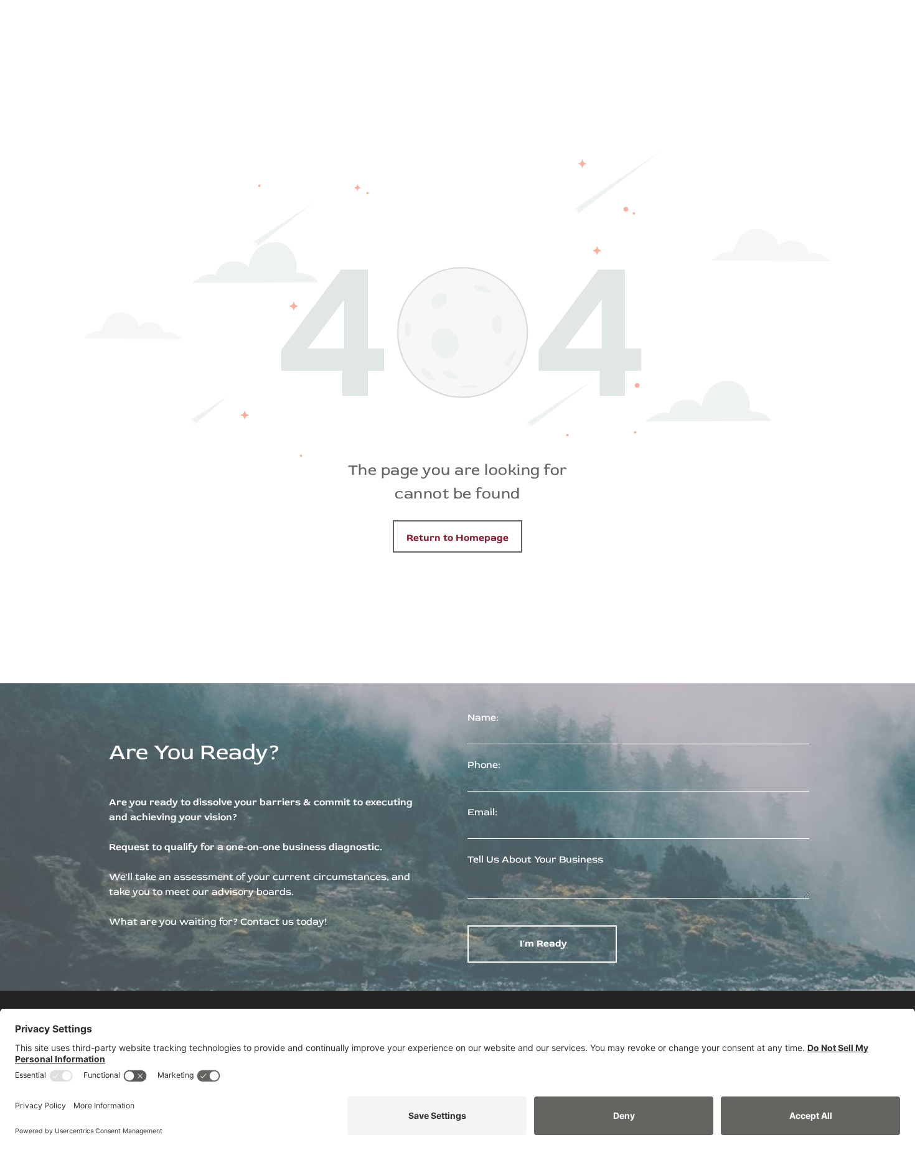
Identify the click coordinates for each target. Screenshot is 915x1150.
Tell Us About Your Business (535, 859)
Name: (483, 717)
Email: (482, 812)
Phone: (483, 765)
